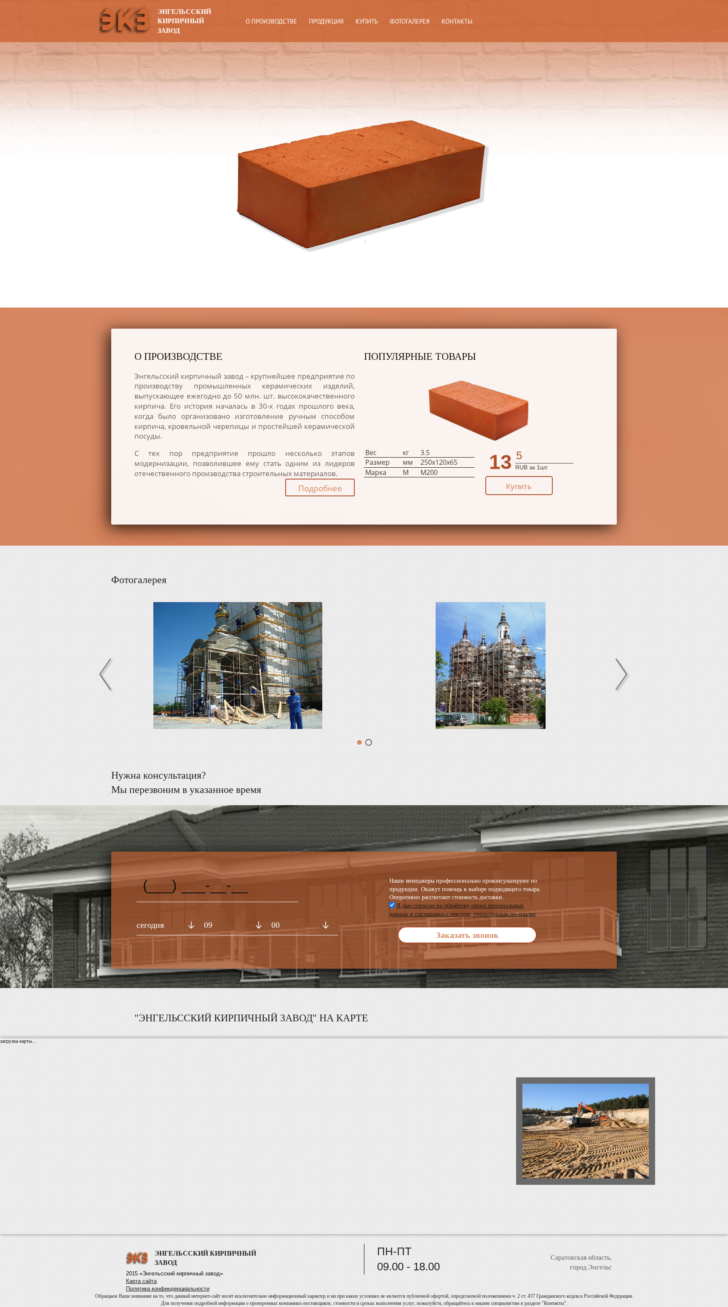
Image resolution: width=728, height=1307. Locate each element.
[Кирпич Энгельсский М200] (478, 409)
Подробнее (320, 488)
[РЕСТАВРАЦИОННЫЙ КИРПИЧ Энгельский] (237, 665)
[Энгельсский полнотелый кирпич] (490, 665)
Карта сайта (141, 1281)
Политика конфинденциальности (167, 1289)
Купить (519, 486)
